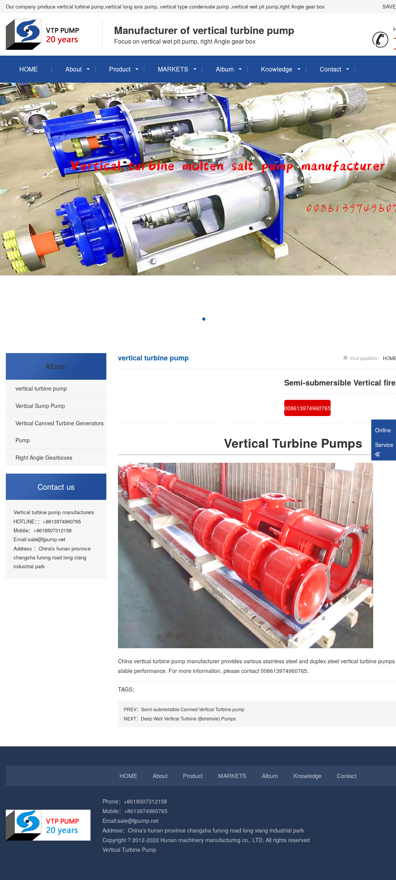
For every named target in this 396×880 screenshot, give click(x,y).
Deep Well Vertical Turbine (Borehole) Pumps (188, 718)
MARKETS (173, 69)
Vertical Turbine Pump (129, 849)
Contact (330, 69)
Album (225, 69)
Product (119, 69)
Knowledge (276, 69)
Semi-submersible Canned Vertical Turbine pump (192, 709)
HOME (28, 69)
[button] (166, 319)
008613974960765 (307, 408)
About (73, 69)
